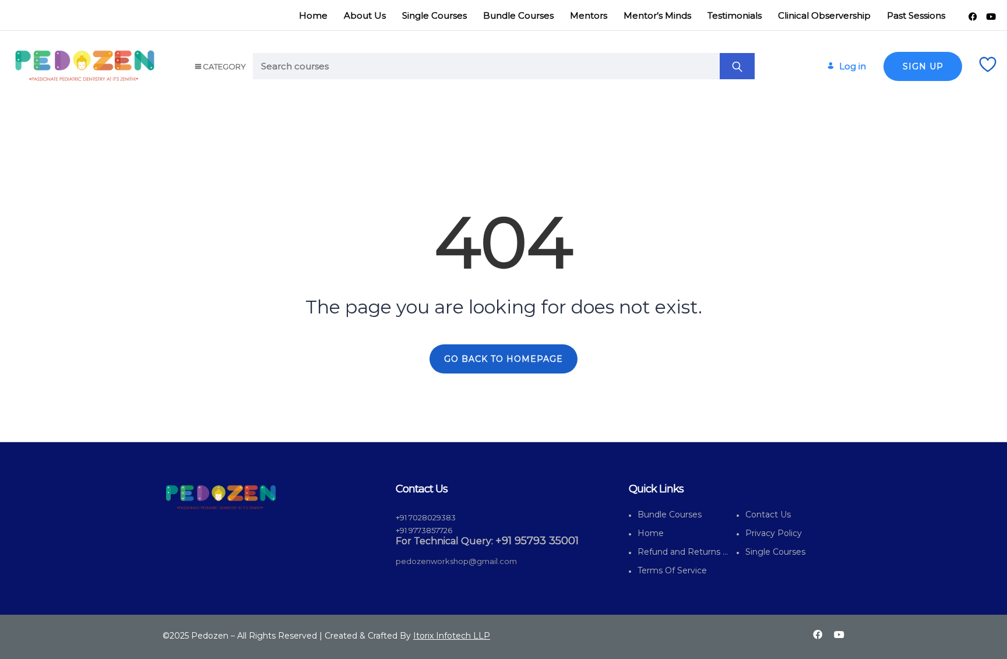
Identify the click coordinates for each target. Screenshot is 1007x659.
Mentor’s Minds (657, 15)
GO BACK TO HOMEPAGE (503, 359)
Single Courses (434, 15)
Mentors (588, 15)
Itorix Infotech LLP (451, 635)
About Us (365, 15)
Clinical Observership (824, 15)
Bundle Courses (518, 15)
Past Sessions (916, 15)
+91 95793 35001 (537, 540)
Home (313, 15)
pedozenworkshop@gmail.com (456, 561)
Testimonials (734, 15)
